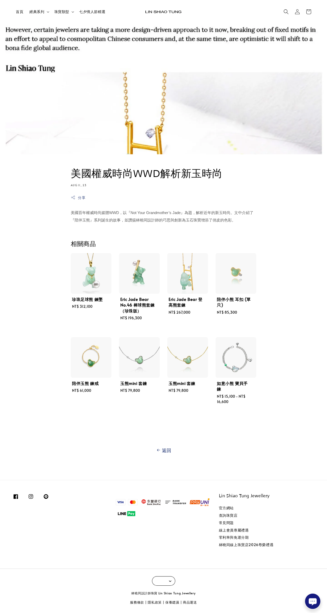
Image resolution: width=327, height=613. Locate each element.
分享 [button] (81, 197)
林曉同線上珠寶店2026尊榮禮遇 (246, 544)
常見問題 (226, 522)
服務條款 (137, 602)
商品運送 (190, 602)
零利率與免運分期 (234, 537)
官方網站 (226, 508)
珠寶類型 (61, 11)
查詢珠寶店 (228, 515)
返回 (166, 450)
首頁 (19, 11)
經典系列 (36, 11)
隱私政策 (155, 602)
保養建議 (172, 602)
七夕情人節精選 (92, 11)
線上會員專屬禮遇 (234, 530)
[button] (286, 11)
